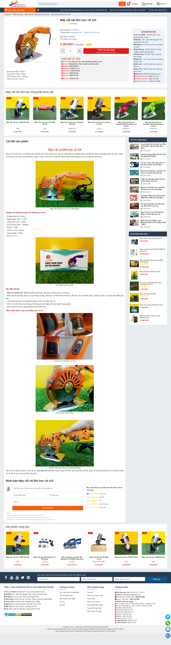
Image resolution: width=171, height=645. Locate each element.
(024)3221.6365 (94, 64)
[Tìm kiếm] (122, 4)
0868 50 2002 (154, 79)
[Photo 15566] (31, 43)
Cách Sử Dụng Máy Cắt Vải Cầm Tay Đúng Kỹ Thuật (153, 155)
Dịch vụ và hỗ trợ (93, 602)
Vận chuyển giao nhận (67, 599)
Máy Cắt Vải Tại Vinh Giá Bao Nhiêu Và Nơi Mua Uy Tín (152, 213)
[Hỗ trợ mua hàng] (168, 623)
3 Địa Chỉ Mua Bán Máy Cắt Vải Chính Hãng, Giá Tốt (153, 180)
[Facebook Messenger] (168, 629)
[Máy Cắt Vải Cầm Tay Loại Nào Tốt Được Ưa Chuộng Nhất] (134, 189)
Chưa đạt (102, 507)
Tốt (100, 500)
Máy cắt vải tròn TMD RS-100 (17, 557)
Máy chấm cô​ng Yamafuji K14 (151, 238)
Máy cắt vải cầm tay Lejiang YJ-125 (99, 123)
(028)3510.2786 (96, 62)
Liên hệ (62, 605)
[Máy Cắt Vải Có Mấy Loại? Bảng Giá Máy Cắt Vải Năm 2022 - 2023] (134, 223)
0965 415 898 (155, 81)
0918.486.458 (73, 64)
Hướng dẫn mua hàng (94, 605)
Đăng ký (156, 579)
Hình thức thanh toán (95, 595)
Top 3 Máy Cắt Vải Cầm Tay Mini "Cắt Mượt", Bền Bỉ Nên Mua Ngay (153, 146)
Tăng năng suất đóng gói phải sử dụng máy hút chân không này (66, 10)
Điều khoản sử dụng (94, 611)
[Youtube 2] (17, 577)
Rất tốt (101, 497)
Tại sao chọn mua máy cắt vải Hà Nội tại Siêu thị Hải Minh (152, 164)
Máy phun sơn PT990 (148, 294)
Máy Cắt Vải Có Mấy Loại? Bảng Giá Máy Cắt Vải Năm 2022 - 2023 (153, 222)
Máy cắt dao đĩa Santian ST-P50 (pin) (45, 558)
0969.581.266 (74, 73)
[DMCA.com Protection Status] (24, 614)
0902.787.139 (76, 62)
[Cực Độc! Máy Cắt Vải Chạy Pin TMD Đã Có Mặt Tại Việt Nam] (134, 198)
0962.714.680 (83, 64)
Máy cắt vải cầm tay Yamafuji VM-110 (71, 123)
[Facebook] (6, 577)
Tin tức (62, 602)
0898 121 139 (154, 76)
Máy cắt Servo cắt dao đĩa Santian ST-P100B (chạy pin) (72, 558)
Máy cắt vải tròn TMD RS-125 (17, 122)
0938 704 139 (127, 618)
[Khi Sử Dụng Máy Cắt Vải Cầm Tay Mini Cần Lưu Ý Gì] (134, 206)
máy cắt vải (45, 471)
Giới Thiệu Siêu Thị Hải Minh (69, 592)
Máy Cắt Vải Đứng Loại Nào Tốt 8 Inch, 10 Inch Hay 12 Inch (153, 172)
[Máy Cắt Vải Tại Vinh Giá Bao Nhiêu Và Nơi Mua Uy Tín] (134, 214)
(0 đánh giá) (73, 24)
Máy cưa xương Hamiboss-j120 (151, 305)
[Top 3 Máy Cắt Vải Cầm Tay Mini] (134, 146)
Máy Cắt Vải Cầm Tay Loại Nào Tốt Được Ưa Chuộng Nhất (153, 188)
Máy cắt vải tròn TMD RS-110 (126, 557)
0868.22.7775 (75, 68)
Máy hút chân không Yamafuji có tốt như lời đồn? (111, 10)
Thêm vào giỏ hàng (106, 51)
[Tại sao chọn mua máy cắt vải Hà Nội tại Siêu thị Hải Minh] (134, 165)
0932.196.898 (86, 62)
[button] (162, 4)
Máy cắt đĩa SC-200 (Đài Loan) (99, 558)
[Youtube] (11, 577)
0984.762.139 (74, 75)
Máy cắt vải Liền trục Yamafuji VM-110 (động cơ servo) (153, 124)
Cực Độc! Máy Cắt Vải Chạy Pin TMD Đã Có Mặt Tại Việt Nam (153, 197)
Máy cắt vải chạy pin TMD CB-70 (45, 123)
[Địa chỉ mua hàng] (168, 617)
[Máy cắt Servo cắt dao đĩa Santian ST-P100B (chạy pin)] (72, 543)
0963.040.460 (75, 71)
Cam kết (90, 592)
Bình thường (103, 504)
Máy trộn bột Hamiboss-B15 (150, 271)
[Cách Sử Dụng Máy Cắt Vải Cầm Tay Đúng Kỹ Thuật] (134, 156)
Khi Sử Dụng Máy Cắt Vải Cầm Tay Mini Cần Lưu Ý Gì (152, 205)
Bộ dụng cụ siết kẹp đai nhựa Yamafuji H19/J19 (150, 283)
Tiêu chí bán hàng (66, 595)
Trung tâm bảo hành (94, 608)
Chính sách (91, 599)
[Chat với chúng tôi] (168, 635)
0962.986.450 (74, 66)
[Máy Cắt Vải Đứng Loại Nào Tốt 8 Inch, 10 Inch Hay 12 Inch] (134, 173)
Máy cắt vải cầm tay (92, 32)
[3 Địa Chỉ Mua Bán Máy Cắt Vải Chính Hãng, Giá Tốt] (134, 181)
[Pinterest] (28, 577)
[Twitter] (23, 577)
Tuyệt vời (102, 494)
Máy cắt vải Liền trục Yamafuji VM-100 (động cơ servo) (126, 124)
